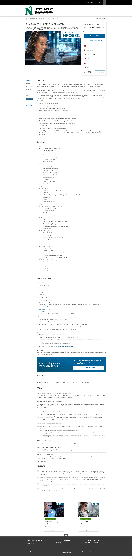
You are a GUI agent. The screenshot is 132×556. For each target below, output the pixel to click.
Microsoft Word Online (45, 307)
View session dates (91, 46)
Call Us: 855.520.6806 (100, 18)
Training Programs (33, 18)
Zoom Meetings (43, 311)
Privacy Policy (68, 552)
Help (82, 544)
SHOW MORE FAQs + (42, 462)
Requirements (29, 86)
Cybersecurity (41, 18)
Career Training (57, 542)
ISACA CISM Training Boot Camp (87, 522)
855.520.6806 (29, 105)
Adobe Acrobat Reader (44, 309)
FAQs (27, 92)
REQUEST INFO (100, 72)
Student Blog (96, 542)
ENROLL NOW (94, 36)
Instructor (28, 89)
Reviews (28, 95)
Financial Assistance (86, 542)
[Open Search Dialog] (104, 2)
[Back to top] (66, 540)
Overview (28, 80)
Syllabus (28, 83)
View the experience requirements (64, 346)
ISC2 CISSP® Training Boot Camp (53, 522)
